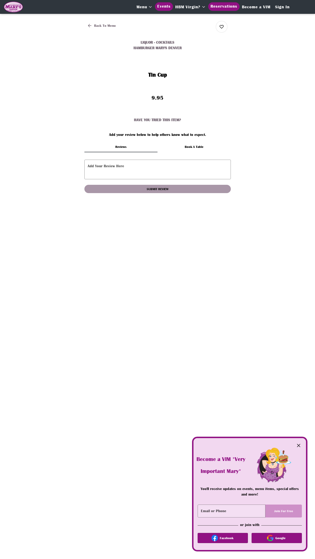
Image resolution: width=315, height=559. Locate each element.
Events (164, 6)
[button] (144, 7)
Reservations (224, 6)
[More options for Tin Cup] (221, 26)
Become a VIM (256, 7)
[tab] (121, 146)
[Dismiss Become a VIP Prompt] (298, 445)
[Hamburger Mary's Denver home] (37, 7)
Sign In (282, 7)
